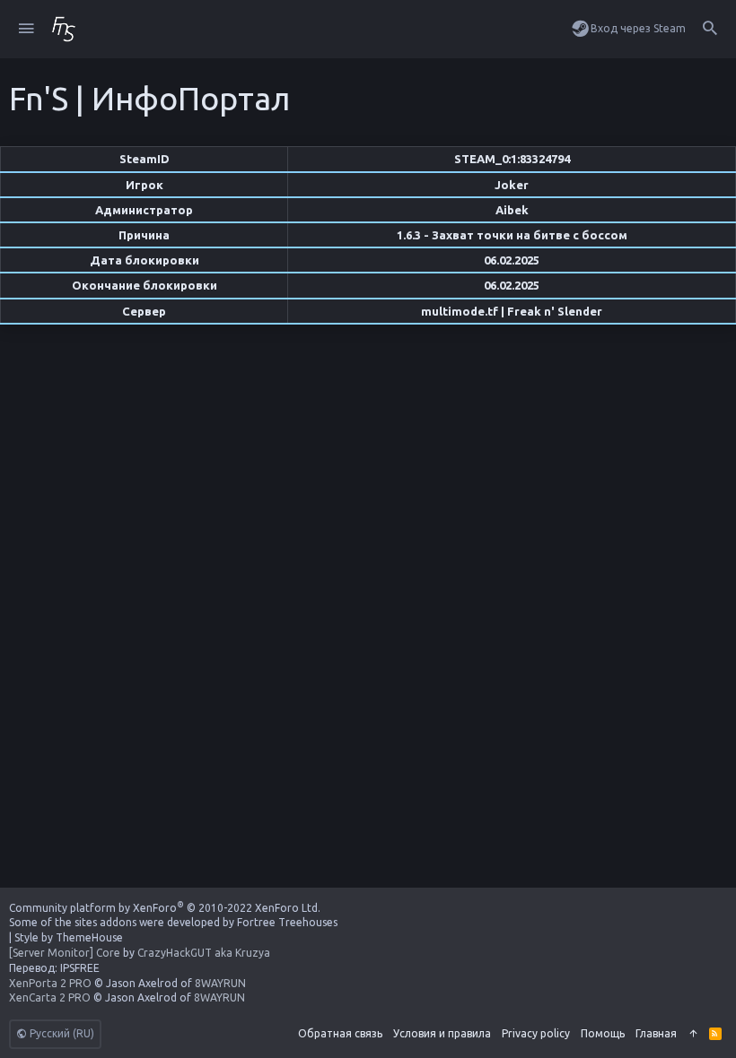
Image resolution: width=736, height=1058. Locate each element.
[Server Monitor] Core (64, 952)
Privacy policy (536, 1033)
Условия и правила (442, 1033)
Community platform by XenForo (164, 908)
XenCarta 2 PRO (50, 997)
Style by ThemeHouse (68, 937)
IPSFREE (80, 968)
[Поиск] (710, 29)
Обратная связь (340, 1033)
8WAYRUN (220, 983)
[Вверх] (693, 1034)
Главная (656, 1033)
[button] (26, 29)
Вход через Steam (638, 28)
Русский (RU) (60, 1033)
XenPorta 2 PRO (50, 983)
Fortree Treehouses (287, 922)
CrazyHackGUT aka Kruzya (203, 952)
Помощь (603, 1033)
